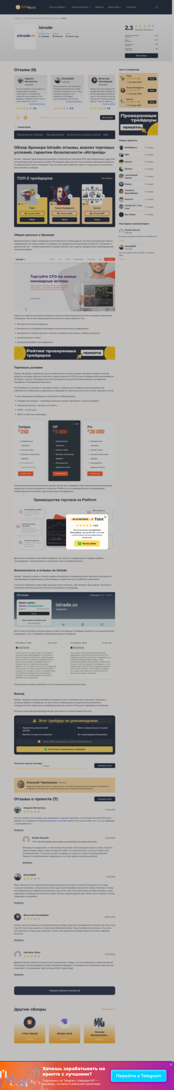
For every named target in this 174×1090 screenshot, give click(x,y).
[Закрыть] (171, 1065)
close (105, 517)
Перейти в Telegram (138, 1075)
